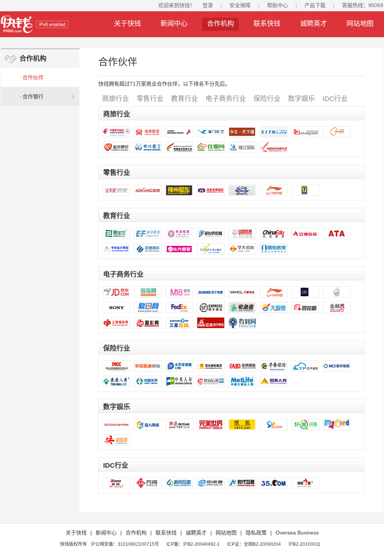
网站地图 (360, 23)
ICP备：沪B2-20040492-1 (193, 544)
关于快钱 (127, 23)
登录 (207, 5)
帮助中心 (277, 5)
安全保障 (240, 5)
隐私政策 (256, 533)
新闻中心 (174, 23)
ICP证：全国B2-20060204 (254, 544)
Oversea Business (297, 533)
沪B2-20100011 (304, 544)
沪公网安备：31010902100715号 (125, 544)
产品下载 (315, 5)
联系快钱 (267, 23)
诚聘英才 (313, 23)
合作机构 (220, 23)
